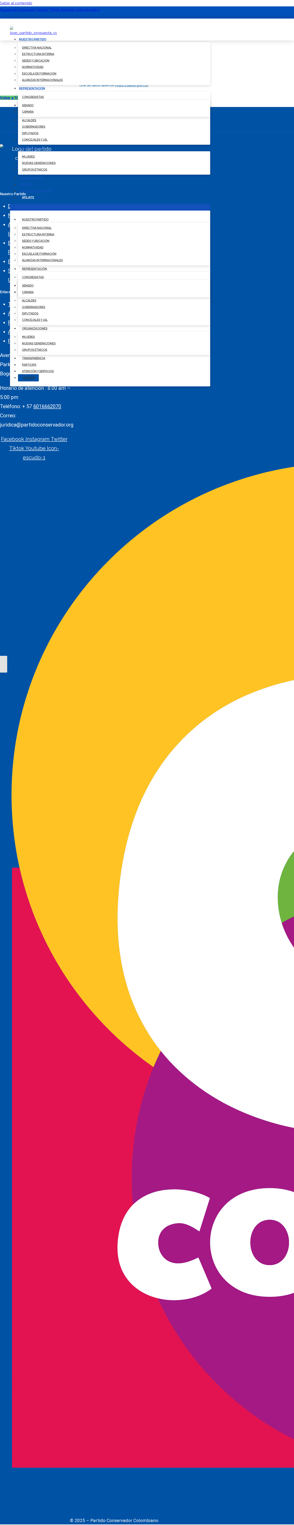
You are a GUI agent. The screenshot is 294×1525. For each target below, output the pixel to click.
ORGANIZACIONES (32, 148)
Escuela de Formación (39, 73)
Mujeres (28, 156)
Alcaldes (29, 120)
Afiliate (28, 197)
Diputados (30, 133)
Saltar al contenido (16, 3)
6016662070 (47, 406)
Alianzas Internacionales (42, 80)
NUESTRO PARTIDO (32, 39)
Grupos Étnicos (34, 169)
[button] (110, 207)
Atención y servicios (35, 191)
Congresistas (33, 97)
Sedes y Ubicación (35, 60)
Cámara (28, 111)
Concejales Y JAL (35, 139)
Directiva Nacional (37, 47)
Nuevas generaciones (39, 163)
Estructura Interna (38, 54)
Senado (28, 105)
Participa (26, 184)
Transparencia (31, 178)
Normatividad (32, 67)
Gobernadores (33, 126)
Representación (32, 88)
